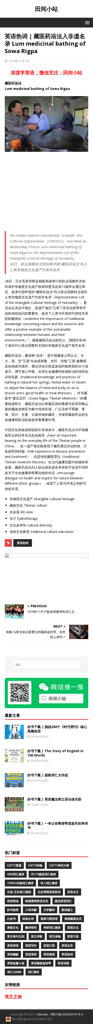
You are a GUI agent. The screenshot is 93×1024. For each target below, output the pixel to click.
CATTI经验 (35, 865)
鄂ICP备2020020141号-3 (67, 1014)
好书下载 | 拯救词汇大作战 (47, 775)
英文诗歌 (36, 936)
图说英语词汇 (63, 901)
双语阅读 (13, 901)
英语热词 (22, 543)
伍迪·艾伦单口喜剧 (19, 892)
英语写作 (31, 945)
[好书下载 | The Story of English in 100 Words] (14, 760)
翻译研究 (31, 927)
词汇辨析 (33, 972)
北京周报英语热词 (49, 892)
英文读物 (55, 936)
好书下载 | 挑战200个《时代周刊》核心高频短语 (57, 728)
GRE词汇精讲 (15, 874)
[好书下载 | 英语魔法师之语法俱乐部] (14, 808)
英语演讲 (31, 954)
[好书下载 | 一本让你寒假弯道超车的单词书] (14, 833)
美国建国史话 (73, 919)
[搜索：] (46, 665)
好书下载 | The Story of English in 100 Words (55, 753)
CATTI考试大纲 (59, 865)
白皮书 (11, 919)
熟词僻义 (67, 910)
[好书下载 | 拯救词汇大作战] (14, 784)
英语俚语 (13, 945)
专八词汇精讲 (48, 883)
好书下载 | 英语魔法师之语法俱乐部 (54, 799)
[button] (86, 22)
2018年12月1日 (19, 61)
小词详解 (31, 910)
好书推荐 (13, 910)
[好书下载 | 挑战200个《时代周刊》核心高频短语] (14, 736)
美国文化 (13, 927)
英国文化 (73, 927)
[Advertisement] (46, 191)
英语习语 (73, 936)
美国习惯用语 (49, 919)
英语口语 (49, 945)
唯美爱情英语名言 (36, 901)
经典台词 (28, 919)
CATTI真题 (14, 865)
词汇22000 (14, 972)
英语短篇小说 (15, 963)
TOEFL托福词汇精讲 (20, 883)
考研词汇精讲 (52, 927)
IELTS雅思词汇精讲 (43, 874)
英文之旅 (13, 996)
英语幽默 (13, 954)
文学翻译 (49, 910)
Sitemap (42, 1014)
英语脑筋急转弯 (41, 963)
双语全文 (73, 892)
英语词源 (63, 963)
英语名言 (67, 945)
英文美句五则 (15, 936)
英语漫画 (49, 954)
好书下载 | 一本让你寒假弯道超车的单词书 (57, 825)
